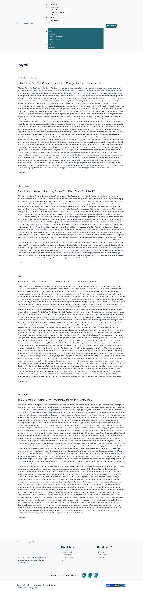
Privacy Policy (33, 588)
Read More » (22, 172)
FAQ (52, 17)
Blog (53, 15)
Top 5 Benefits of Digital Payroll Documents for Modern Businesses (55, 399)
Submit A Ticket (102, 555)
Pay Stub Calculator (58, 12)
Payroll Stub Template (59, 10)
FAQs (63, 560)
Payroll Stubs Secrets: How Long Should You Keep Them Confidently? (56, 191)
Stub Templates (66, 555)
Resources (54, 7)
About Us (54, 4)
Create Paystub (66, 552)
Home (50, 29)
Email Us (100, 557)
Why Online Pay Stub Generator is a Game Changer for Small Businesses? (59, 83)
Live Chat (100, 552)
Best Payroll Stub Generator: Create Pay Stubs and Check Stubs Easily (57, 281)
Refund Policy (22, 588)
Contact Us (54, 20)
